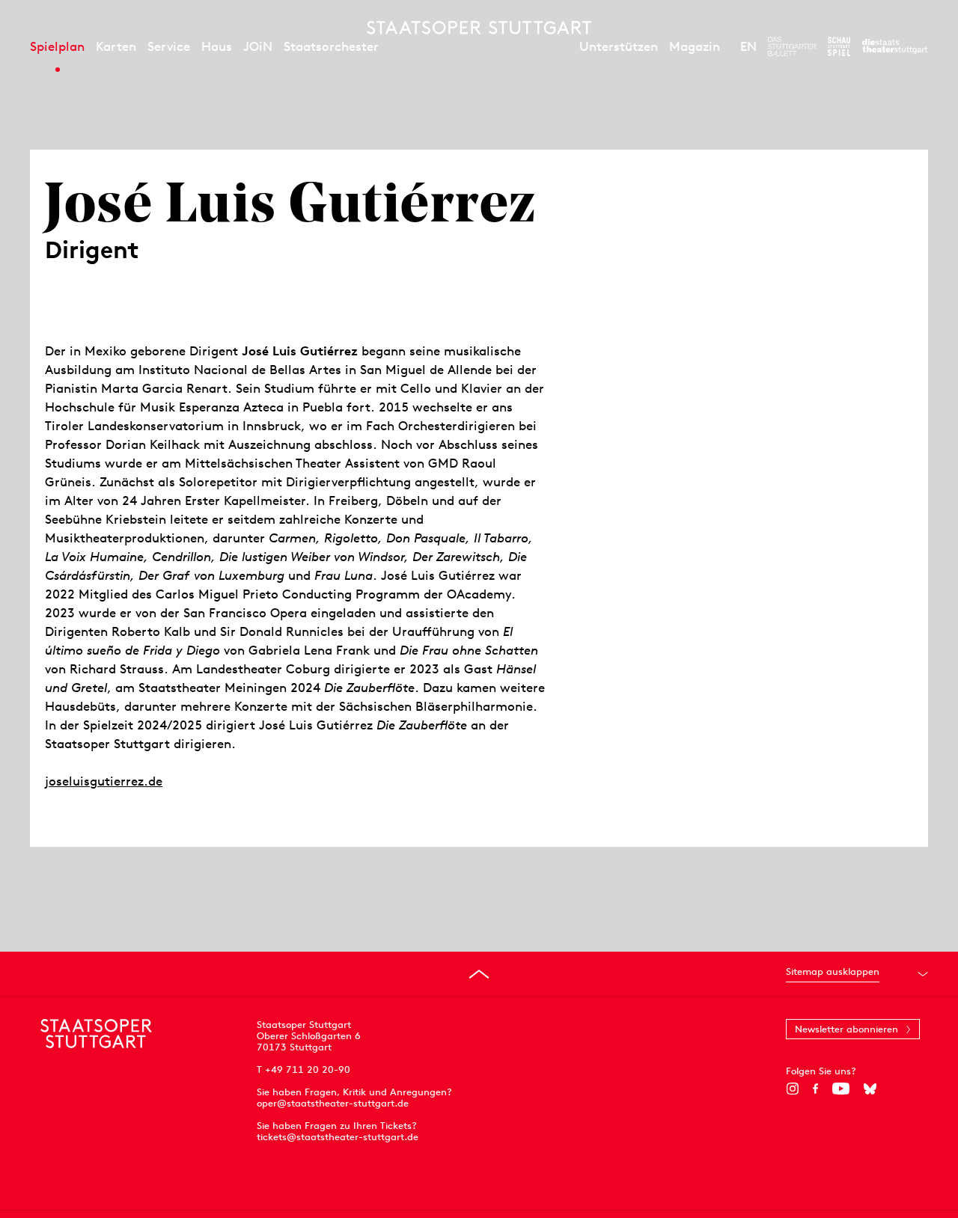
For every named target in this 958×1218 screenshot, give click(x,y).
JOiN (257, 46)
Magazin (694, 46)
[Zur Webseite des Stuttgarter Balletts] (792, 46)
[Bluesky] (870, 1089)
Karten (116, 46)
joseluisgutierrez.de (103, 781)
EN (748, 46)
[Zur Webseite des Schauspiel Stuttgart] (839, 46)
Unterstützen (618, 46)
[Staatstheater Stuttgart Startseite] (479, 27)
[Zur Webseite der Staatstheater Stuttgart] (894, 46)
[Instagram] (792, 1089)
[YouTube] (840, 1089)
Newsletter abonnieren (846, 1029)
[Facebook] (815, 1089)
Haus (216, 46)
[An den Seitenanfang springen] (479, 974)
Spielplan (57, 46)
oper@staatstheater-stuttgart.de (333, 1103)
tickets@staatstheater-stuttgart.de (337, 1136)
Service (168, 46)
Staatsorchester (331, 46)
